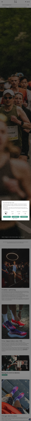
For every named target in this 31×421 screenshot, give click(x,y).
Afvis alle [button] (7, 216)
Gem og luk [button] (15, 216)
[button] (15, 219)
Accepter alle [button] (24, 216)
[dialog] (15, 210)
